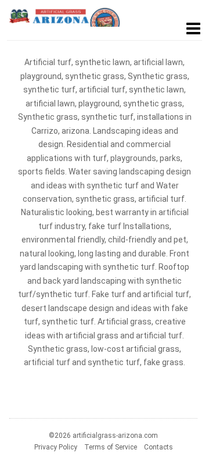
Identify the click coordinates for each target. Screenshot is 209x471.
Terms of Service (110, 447)
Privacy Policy (55, 447)
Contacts (158, 447)
